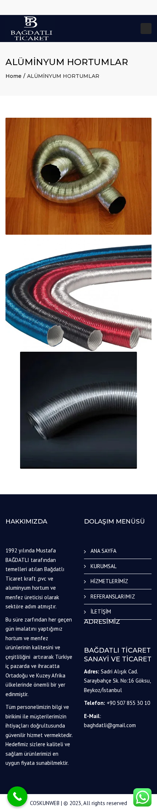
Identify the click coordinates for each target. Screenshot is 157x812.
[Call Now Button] (17, 796)
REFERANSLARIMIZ (113, 596)
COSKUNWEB (45, 803)
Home (13, 76)
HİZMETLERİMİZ (109, 581)
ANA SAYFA (103, 550)
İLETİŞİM (101, 611)
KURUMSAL (103, 566)
